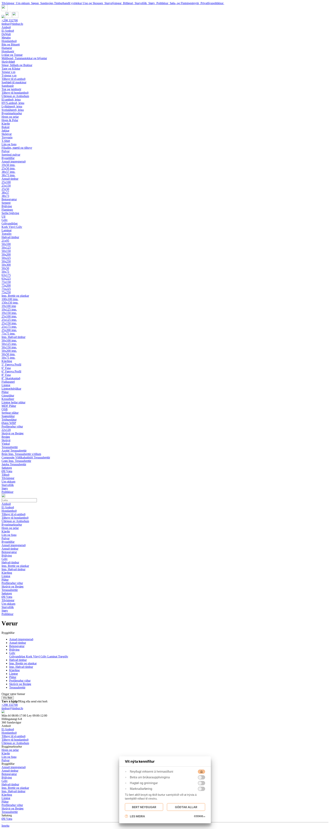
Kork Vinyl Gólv (36, 656)
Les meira (137, 816)
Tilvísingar (9, 3)
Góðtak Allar (186, 807)
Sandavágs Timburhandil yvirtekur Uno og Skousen (72, 3)
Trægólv (63, 656)
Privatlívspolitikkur (212, 3)
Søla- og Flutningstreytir (185, 3)
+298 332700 (10, 20)
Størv (152, 3)
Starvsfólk (141, 3)
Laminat (52, 656)
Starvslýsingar (113, 3)
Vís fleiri (7, 697)
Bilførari (129, 3)
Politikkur (163, 3)
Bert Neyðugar (144, 807)
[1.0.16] (199, 816)
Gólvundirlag (17, 656)
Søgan (35, 3)
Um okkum (23, 3)
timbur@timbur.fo (12, 23)
